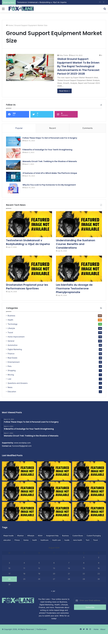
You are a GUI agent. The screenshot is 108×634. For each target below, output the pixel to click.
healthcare (44, 540)
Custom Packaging (94, 536)
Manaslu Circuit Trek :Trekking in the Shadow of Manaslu (50, 161)
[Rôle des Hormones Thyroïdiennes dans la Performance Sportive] (54, 511)
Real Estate (12, 358)
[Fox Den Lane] (21, 9)
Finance (11, 354)
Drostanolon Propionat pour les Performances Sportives (27, 286)
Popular (19, 128)
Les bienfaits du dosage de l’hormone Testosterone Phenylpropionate (74, 288)
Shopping (12, 370)
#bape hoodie (8, 536)
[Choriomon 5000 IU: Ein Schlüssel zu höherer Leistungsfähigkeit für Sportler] (19, 471)
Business (11, 316)
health (34, 540)
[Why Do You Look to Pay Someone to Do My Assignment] (13, 188)
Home (10, 25)
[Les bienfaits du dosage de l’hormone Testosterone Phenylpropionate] (79, 269)
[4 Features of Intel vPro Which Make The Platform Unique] (13, 177)
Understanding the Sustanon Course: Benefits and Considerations (75, 244)
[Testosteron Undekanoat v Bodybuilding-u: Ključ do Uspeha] (29, 224)
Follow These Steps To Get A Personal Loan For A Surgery (50, 138)
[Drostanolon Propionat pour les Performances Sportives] (29, 269)
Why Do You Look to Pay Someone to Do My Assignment (49, 185)
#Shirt (40, 536)
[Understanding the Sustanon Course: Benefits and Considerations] (79, 224)
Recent (52, 128)
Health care (56, 540)
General (11, 341)
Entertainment (14, 362)
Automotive (12, 345)
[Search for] (104, 10)
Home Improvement (16, 337)
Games (26, 540)
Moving (11, 375)
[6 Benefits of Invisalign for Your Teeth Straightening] (13, 153)
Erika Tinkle (63, 55)
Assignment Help (52, 536)
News (10, 387)
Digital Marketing (15, 349)
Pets (9, 366)
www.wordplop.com (22, 443)
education (7, 540)
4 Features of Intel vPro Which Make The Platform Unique (50, 173)
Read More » (64, 91)
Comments (87, 128)
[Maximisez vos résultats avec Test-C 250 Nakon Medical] (19, 511)
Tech (87, 540)
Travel (10, 332)
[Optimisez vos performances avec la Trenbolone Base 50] (89, 491)
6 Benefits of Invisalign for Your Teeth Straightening (47, 149)
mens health (77, 540)
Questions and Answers (18, 383)
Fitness (17, 540)
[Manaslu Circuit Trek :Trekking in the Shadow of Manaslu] (13, 165)
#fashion (20, 536)
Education (12, 391)
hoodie (66, 540)
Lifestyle (11, 328)
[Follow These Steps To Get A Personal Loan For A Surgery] (13, 141)
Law (9, 379)
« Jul (53, 591)
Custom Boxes (77, 536)
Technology (13, 324)
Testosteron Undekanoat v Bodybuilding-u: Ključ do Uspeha (28, 242)
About (102, 629)
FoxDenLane (41, 629)
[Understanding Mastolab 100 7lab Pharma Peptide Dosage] (89, 511)
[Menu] (3, 10)
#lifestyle (30, 536)
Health (10, 320)
